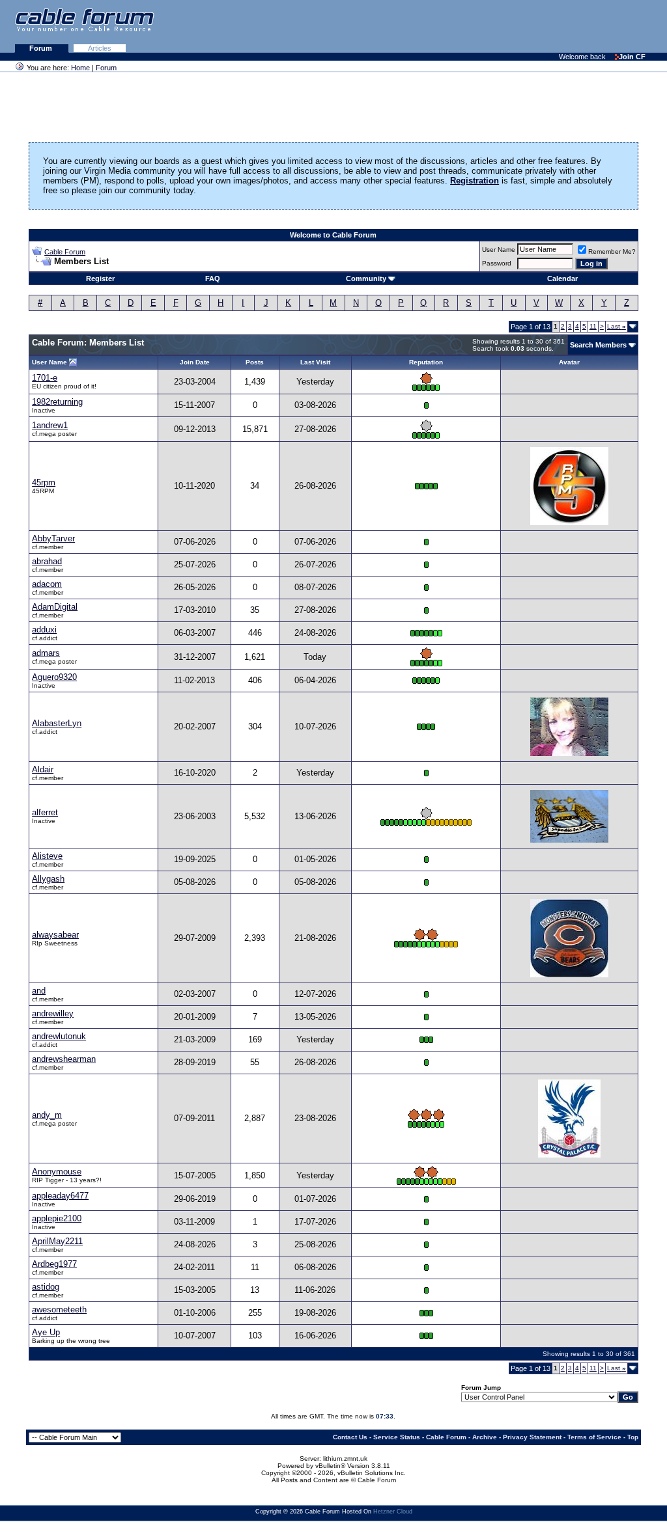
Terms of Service (594, 1437)
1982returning (57, 402)
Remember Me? (612, 251)
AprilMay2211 (57, 1241)
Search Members (598, 345)
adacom (47, 584)
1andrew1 (50, 425)
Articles (99, 48)
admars (46, 653)
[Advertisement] (508, 26)
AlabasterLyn (56, 723)
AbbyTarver (53, 538)
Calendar (562, 278)
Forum (41, 48)
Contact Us (350, 1437)
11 (593, 326)
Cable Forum (64, 252)
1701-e (44, 378)
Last (616, 326)
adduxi (44, 629)
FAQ (212, 278)
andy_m (47, 1115)
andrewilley (53, 1013)
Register (100, 278)
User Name (498, 249)
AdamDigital (55, 607)
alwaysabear (55, 935)
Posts (255, 362)
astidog (45, 1287)
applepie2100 (56, 1218)
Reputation (426, 362)
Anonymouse (56, 1171)
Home (80, 68)
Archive (484, 1437)
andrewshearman (64, 1059)
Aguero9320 (54, 677)
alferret (45, 812)
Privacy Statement (532, 1437)
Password (496, 263)
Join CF (632, 57)
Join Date (195, 362)
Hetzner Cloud (392, 1511)
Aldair (42, 769)
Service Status (396, 1437)
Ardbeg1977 (54, 1264)
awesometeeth (59, 1309)
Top (632, 1437)
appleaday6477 (60, 1196)
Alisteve (47, 856)
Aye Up (46, 1332)
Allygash (48, 879)
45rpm (43, 482)
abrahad (47, 561)
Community (366, 278)
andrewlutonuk (59, 1036)
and (39, 991)
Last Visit (315, 362)
